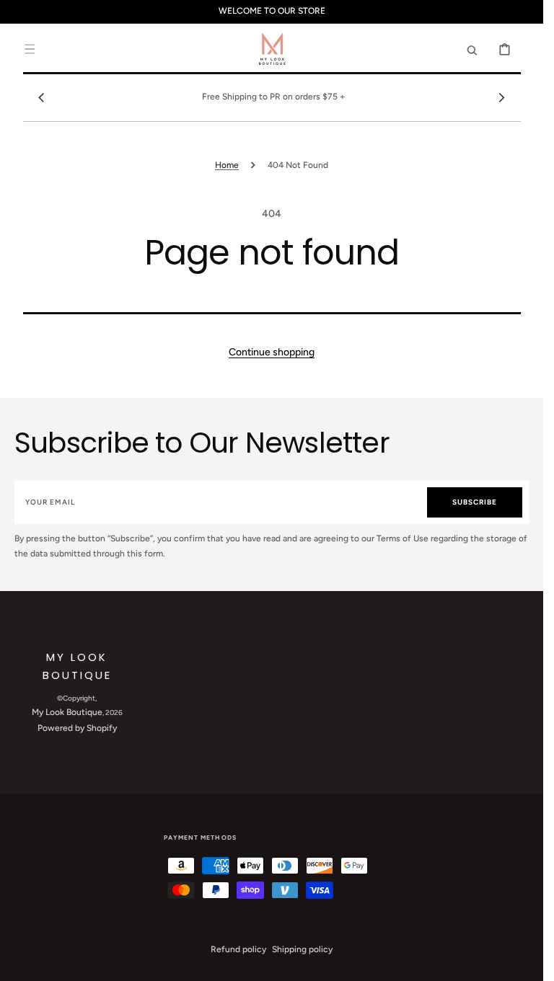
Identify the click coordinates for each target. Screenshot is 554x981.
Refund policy (238, 949)
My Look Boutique (67, 712)
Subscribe (474, 502)
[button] (30, 49)
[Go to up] (524, 962)
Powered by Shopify (77, 728)
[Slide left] (42, 97)
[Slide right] (502, 97)
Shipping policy (302, 949)
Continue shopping (272, 352)
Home (227, 165)
